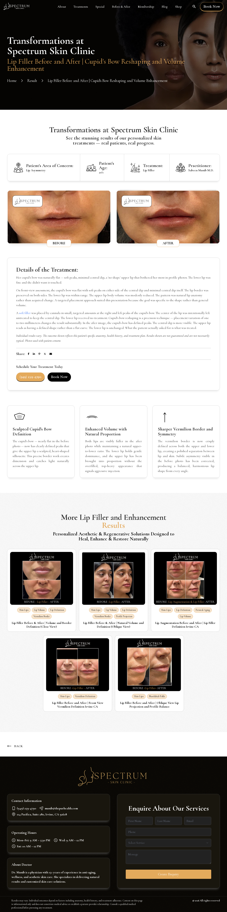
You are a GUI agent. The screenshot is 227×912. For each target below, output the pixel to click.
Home (12, 80)
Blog (165, 7)
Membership (146, 7)
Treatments (80, 7)
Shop (178, 7)
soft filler (25, 313)
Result (32, 80)
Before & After (121, 7)
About (61, 7)
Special (99, 7)
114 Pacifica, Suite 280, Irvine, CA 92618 (42, 814)
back (18, 746)
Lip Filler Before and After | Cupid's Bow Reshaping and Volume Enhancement (108, 80)
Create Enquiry (168, 874)
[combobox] (168, 843)
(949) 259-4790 (30, 377)
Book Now (211, 6)
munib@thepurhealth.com (61, 808)
